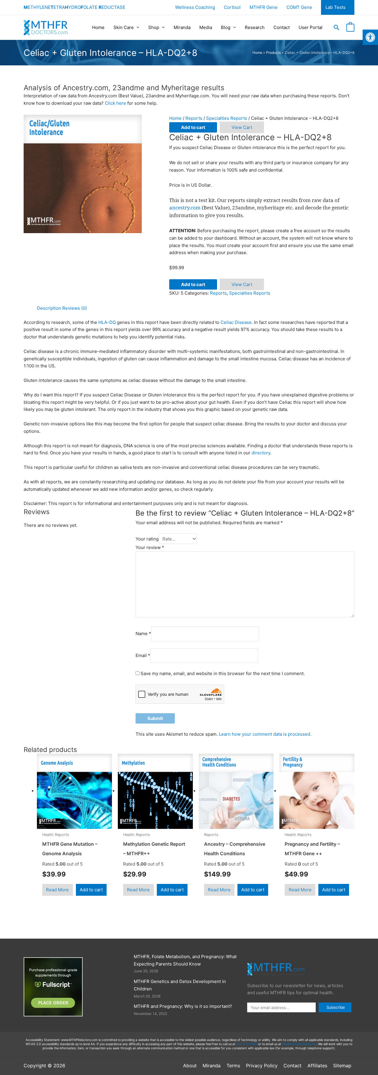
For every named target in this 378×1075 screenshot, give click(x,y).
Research (255, 27)
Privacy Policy (262, 1065)
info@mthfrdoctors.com (299, 1044)
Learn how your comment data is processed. (265, 734)
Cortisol (232, 7)
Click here (115, 103)
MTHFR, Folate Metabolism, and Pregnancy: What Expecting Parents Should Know (185, 960)
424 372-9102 (246, 1044)
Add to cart (193, 127)
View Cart (242, 127)
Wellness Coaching (195, 7)
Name (143, 634)
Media (205, 27)
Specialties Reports (226, 118)
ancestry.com (185, 207)
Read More (57, 889)
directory (261, 453)
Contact (281, 27)
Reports (193, 118)
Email (143, 655)
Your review (150, 547)
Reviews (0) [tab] (74, 308)
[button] (336, 27)
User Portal (310, 27)
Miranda (182, 27)
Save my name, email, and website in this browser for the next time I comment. (223, 673)
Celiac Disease (236, 322)
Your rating (147, 539)
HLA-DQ (107, 322)
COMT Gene (299, 7)
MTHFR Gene (264, 7)
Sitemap (342, 1065)
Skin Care (123, 27)
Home (98, 27)
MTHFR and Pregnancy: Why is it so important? (183, 1006)
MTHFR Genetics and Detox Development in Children (180, 985)
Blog (225, 27)
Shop (153, 27)
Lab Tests (335, 7)
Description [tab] (49, 308)
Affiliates (317, 1065)
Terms (233, 1065)
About (190, 1065)
